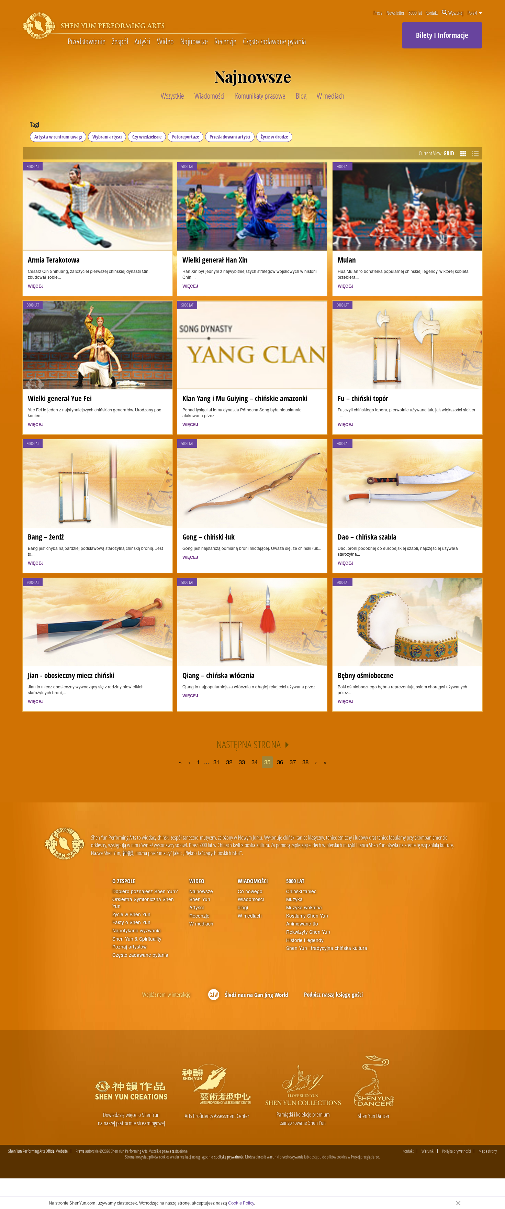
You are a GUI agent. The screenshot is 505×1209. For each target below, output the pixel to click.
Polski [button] (473, 12)
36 (280, 761)
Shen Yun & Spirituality (136, 938)
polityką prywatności (229, 1157)
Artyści (142, 42)
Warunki (428, 1151)
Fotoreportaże (185, 136)
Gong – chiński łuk (208, 537)
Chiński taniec (301, 891)
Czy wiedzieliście (146, 136)
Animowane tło (302, 923)
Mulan (347, 260)
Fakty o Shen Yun (131, 922)
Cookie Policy (241, 1203)
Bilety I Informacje (442, 35)
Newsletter (395, 12)
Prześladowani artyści (230, 136)
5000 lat (415, 12)
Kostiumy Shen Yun (307, 915)
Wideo (165, 42)
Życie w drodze (274, 136)
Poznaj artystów (129, 946)
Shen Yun (199, 899)
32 (229, 761)
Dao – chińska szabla (367, 537)
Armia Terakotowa (54, 260)
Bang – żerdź (46, 537)
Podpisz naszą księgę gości (333, 994)
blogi (243, 907)
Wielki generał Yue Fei (60, 398)
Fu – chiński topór (363, 398)
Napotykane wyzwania (136, 930)
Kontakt (432, 12)
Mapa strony (488, 1151)
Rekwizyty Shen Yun (308, 932)
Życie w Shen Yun (131, 914)
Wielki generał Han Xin (215, 260)
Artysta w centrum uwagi (58, 136)
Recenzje (225, 42)
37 (293, 761)
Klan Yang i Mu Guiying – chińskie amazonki (244, 398)
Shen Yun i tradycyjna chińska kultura (326, 948)
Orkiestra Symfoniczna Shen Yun (143, 902)
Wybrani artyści (107, 136)
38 (305, 761)
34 (254, 761)
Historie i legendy (305, 940)
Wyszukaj (455, 12)
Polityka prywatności (456, 1151)
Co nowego (250, 891)
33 (242, 761)
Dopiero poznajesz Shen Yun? (145, 891)
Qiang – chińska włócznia (218, 675)
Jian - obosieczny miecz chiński (71, 675)
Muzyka (294, 899)
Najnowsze (194, 42)
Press (377, 12)
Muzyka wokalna (304, 907)
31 (216, 761)
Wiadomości (253, 881)
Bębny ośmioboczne (365, 675)
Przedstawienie (86, 42)
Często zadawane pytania (274, 42)
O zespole (123, 881)
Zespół (120, 42)
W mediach (201, 923)
